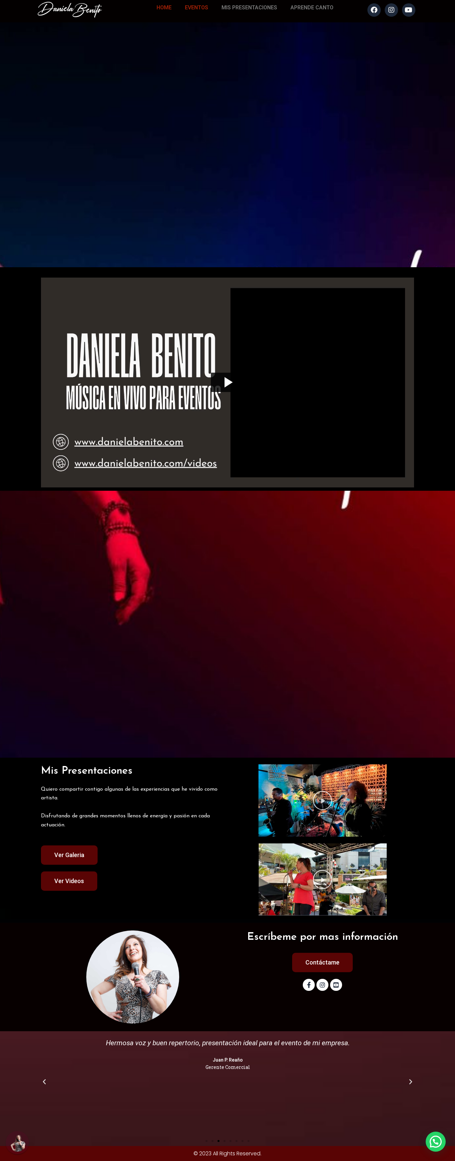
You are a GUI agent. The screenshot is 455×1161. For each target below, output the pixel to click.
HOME (164, 7)
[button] (322, 800)
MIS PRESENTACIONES (249, 7)
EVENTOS (196, 7)
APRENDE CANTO (311, 7)
